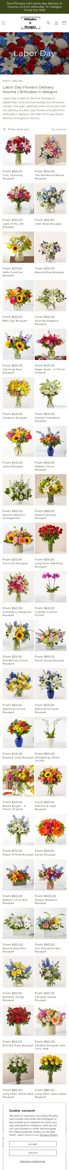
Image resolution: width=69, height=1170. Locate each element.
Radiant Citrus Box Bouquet (15, 901)
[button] (48, 23)
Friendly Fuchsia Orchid (46, 613)
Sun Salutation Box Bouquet (48, 950)
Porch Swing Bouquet (49, 660)
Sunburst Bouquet (15, 417)
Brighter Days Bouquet (18, 757)
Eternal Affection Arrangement (14, 516)
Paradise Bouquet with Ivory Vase (50, 1047)
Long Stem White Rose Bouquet (18, 1095)
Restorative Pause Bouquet (47, 710)
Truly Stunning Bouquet (12, 177)
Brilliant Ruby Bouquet (18, 1045)
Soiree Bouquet (45, 854)
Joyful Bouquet (13, 466)
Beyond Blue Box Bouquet (14, 950)
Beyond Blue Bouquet (49, 272)
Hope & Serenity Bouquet (45, 516)
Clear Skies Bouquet (48, 223)
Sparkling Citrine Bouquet (14, 710)
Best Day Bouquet (15, 320)
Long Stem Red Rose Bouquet (49, 565)
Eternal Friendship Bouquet (47, 419)
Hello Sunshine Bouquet (12, 274)
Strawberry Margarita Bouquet (17, 613)
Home (6, 80)
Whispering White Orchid (47, 759)
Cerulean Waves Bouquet (45, 998)
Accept (32, 1144)
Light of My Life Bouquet (13, 225)
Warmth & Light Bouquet (45, 807)
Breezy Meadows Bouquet (46, 901)
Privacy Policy (49, 1135)
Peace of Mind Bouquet (18, 854)
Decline (33, 1152)
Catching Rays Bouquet (12, 371)
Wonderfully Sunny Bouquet (15, 662)
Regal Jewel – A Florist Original (50, 371)
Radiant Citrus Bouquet (44, 468)
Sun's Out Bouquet (15, 563)
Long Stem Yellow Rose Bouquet (50, 1095)
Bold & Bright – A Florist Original (14, 807)
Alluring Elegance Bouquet (47, 322)
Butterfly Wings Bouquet (13, 998)
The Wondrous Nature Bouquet (49, 177)
